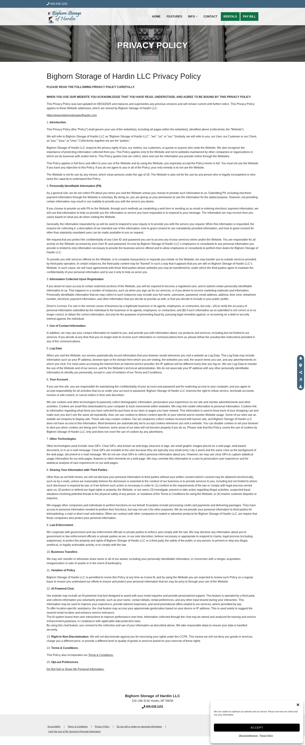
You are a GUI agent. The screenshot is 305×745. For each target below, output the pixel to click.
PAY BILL (249, 16)
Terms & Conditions (100, 655)
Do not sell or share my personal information (139, 726)
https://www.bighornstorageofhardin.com (72, 115)
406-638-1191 (59, 3)
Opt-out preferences (248, 735)
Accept (257, 727)
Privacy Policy (266, 735)
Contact (210, 16)
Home (156, 16)
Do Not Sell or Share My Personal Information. (75, 669)
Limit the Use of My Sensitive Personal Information (74, 731)
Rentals (230, 16)
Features (174, 16)
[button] (298, 704)
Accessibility (54, 726)
